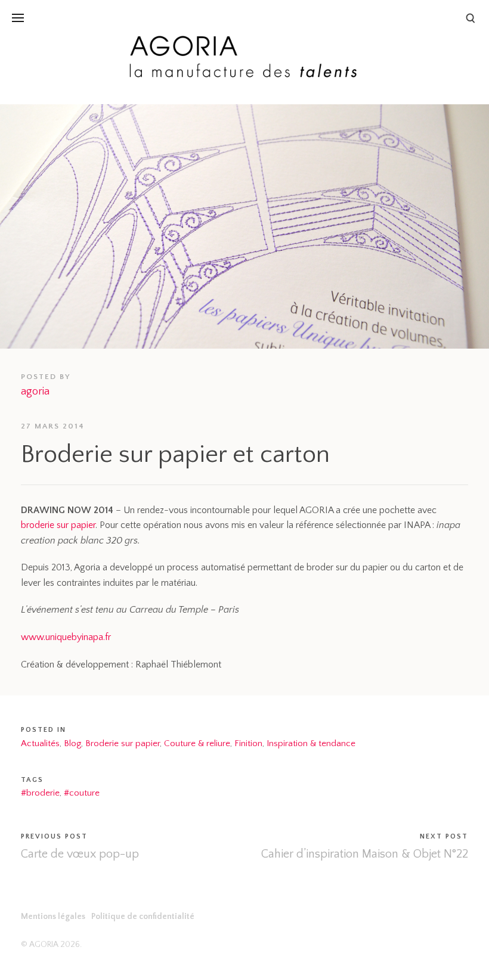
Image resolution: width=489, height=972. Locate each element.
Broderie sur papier (122, 743)
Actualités (40, 743)
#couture (82, 793)
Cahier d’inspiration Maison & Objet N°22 (364, 854)
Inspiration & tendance (311, 743)
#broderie (40, 793)
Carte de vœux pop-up (80, 854)
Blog (72, 743)
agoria (35, 392)
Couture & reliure (197, 743)
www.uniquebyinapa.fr (66, 637)
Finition (248, 743)
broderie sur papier (58, 525)
